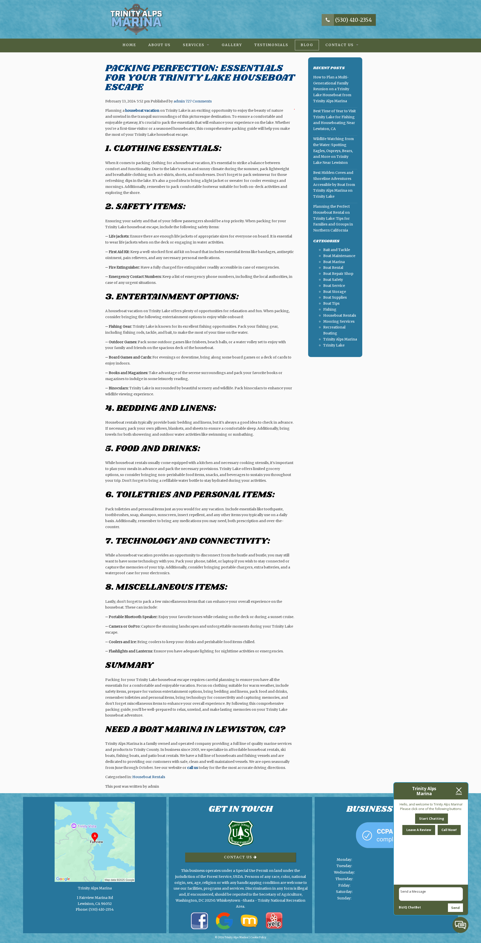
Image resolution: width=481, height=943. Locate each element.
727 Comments (199, 101)
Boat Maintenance (339, 256)
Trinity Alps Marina (340, 339)
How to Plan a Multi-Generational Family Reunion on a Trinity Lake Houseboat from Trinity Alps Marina (332, 89)
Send (455, 907)
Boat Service (334, 285)
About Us (159, 45)
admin (179, 101)
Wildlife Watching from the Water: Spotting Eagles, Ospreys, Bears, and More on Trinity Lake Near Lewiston (333, 151)
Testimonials (271, 45)
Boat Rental (333, 267)
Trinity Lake (333, 345)
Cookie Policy (258, 937)
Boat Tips (331, 303)
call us (192, 767)
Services (193, 45)
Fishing (329, 309)
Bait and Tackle (336, 250)
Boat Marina (334, 262)
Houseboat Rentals (148, 777)
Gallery (232, 45)
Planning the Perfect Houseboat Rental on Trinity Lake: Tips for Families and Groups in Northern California (333, 218)
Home (129, 45)
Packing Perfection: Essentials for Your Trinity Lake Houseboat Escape (200, 77)
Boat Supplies (335, 297)
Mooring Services (338, 321)
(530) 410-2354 (353, 20)
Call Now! (449, 830)
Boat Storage (334, 291)
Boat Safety (333, 279)
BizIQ (403, 907)
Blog (307, 45)
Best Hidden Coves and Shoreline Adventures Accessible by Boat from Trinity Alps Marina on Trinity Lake (334, 184)
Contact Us (339, 45)
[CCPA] (386, 853)
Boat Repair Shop (338, 273)
